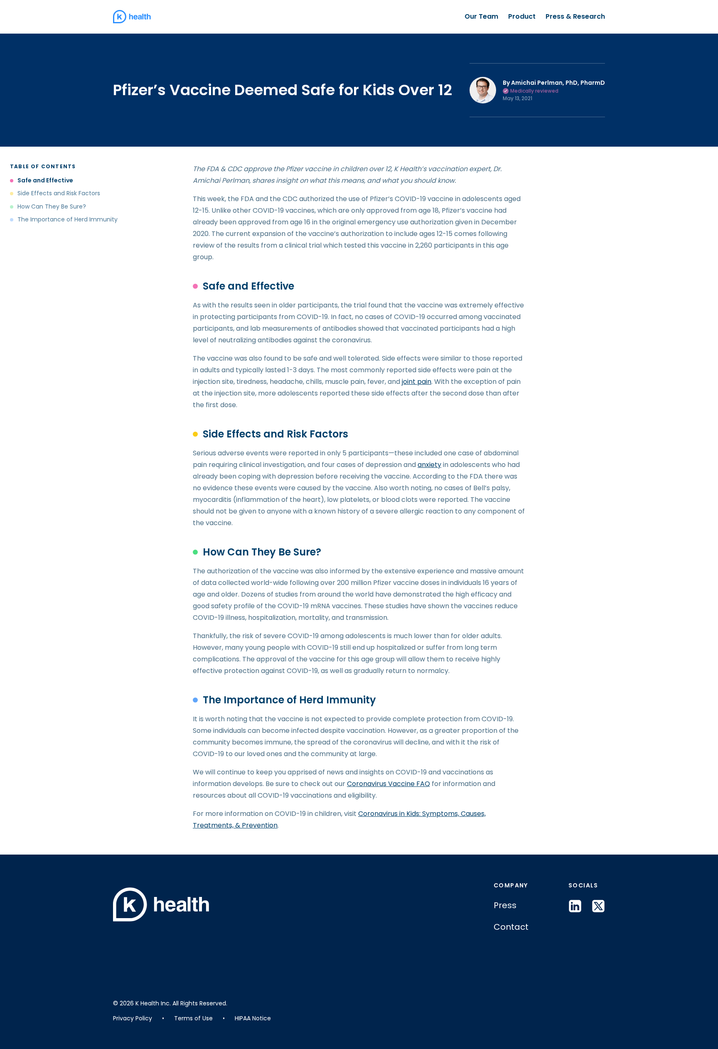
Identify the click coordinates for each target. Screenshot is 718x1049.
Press (505, 905)
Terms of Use (193, 1018)
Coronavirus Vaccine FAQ (388, 784)
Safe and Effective (45, 180)
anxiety (429, 464)
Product (522, 16)
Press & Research (575, 16)
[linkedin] (575, 906)
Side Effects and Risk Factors (58, 193)
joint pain (416, 381)
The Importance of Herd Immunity (67, 220)
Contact (511, 927)
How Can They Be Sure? (52, 207)
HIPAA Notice (253, 1018)
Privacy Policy (132, 1018)
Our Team (481, 16)
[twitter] (598, 906)
